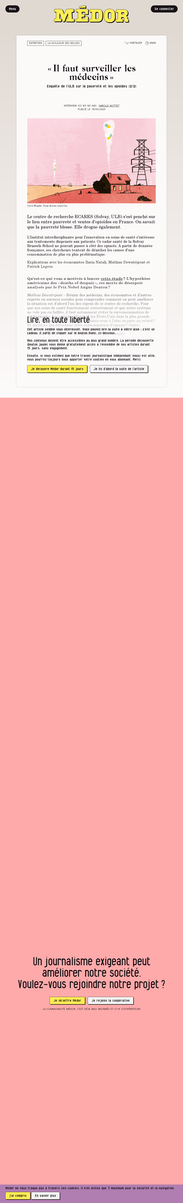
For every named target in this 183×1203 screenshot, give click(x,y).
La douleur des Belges (64, 43)
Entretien (35, 43)
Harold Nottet (109, 106)
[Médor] (91, 14)
